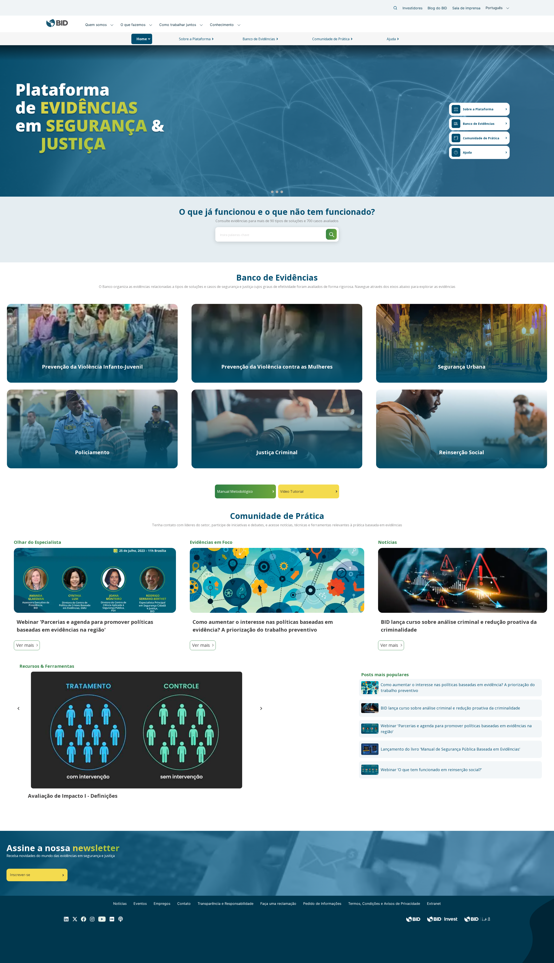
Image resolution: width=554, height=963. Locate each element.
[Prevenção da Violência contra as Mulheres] (277, 342)
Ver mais (25, 645)
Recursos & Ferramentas (46, 666)
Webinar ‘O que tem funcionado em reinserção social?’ (431, 769)
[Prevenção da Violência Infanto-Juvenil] (92, 342)
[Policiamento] (92, 428)
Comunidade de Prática (481, 138)
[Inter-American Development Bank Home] (57, 25)
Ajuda (467, 152)
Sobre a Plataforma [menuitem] (195, 39)
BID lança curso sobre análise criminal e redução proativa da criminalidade (459, 625)
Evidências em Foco (211, 542)
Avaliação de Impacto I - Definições (73, 795)
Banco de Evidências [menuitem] (259, 39)
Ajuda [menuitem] (391, 39)
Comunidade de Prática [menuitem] (330, 39)
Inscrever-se (20, 874)
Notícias (387, 542)
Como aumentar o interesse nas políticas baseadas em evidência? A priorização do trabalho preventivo (263, 625)
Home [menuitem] (142, 39)
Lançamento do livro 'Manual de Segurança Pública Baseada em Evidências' (450, 749)
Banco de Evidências (478, 124)
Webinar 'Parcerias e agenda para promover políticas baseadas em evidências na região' (85, 625)
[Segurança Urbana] (461, 342)
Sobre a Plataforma (478, 109)
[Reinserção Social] (461, 428)
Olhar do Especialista (37, 542)
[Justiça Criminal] (277, 428)
